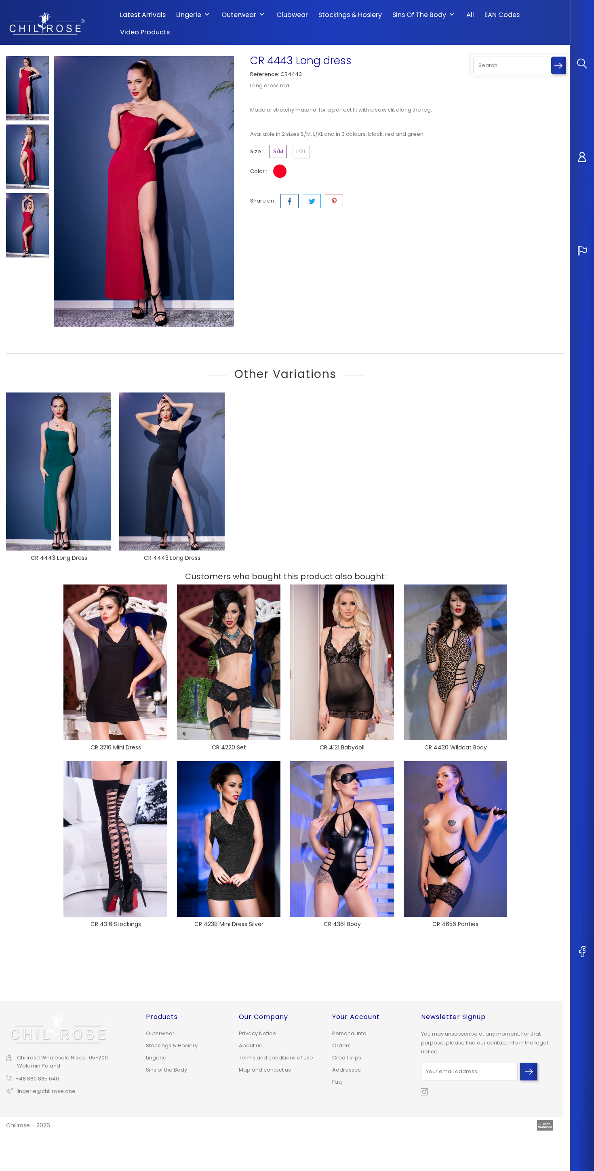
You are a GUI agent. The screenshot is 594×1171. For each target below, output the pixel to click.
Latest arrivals (143, 15)
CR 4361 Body (342, 924)
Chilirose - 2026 (28, 1125)
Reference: (264, 74)
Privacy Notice (257, 1033)
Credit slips (346, 1057)
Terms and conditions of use (276, 1057)
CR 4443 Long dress (59, 558)
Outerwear (243, 15)
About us (250, 1045)
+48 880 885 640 (37, 1078)
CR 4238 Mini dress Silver (228, 924)
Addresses (346, 1070)
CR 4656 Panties (455, 924)
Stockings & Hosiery (350, 15)
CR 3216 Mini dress (116, 747)
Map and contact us (265, 1070)
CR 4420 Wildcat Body (455, 747)
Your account (356, 1016)
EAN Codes (502, 15)
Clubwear (292, 15)
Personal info (349, 1033)
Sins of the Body (424, 15)
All (470, 15)
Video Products (145, 32)
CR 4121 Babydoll (342, 747)
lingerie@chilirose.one (46, 1091)
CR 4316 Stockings (116, 924)
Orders (341, 1045)
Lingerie (193, 15)
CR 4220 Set (229, 747)
